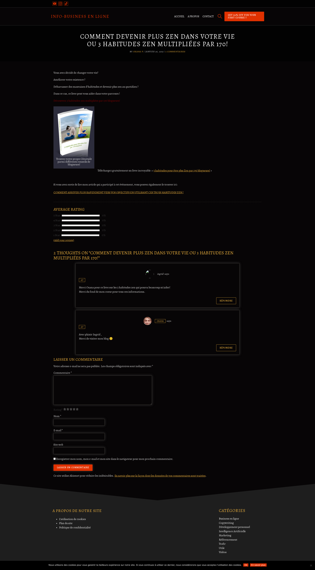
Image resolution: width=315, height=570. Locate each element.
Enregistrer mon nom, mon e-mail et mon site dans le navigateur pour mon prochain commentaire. (114, 459)
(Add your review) (63, 240)
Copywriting (226, 523)
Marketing (225, 535)
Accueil (179, 16)
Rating (58, 410)
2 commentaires (175, 51)
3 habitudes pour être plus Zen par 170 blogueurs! (181, 170)
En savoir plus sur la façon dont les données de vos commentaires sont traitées (160, 476)
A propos (193, 16)
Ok (245, 565)
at (82, 280)
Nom (57, 416)
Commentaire (62, 373)
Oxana (160, 321)
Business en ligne (229, 519)
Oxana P (138, 51)
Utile (222, 548)
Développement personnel (234, 527)
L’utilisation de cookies (72, 519)
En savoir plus (258, 565)
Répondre (226, 300)
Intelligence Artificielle (232, 531)
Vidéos (223, 552)
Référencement (228, 540)
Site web (58, 445)
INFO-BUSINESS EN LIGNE (80, 16)
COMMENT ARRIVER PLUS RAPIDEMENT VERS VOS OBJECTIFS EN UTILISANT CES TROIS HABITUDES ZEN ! (118, 192)
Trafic (222, 544)
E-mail (58, 430)
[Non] (311, 565)
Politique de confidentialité (75, 527)
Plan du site (66, 523)
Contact (208, 16)
